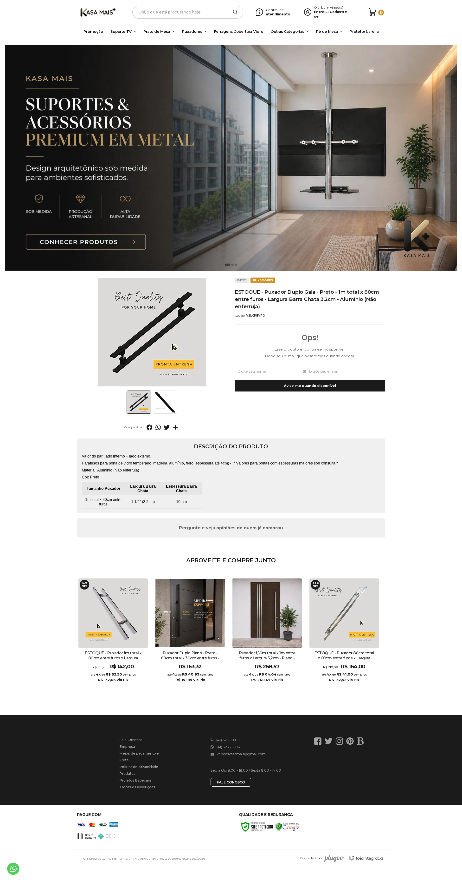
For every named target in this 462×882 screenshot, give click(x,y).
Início (241, 280)
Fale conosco (231, 782)
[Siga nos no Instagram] (341, 741)
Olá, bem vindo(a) (328, 7)
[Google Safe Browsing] (287, 826)
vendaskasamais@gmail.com (241, 754)
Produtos (127, 773)
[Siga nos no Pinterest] (351, 741)
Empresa (127, 746)
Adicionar (122, 685)
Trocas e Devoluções (137, 787)
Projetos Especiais (135, 780)
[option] (231, 157)
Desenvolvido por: (311, 858)
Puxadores (263, 280)
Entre (319, 12)
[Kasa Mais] (97, 12)
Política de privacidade (138, 767)
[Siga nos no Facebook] (319, 741)
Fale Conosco (130, 740)
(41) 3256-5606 (227, 740)
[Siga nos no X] (330, 741)
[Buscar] (233, 12)
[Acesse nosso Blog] (361, 741)
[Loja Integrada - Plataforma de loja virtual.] (365, 858)
